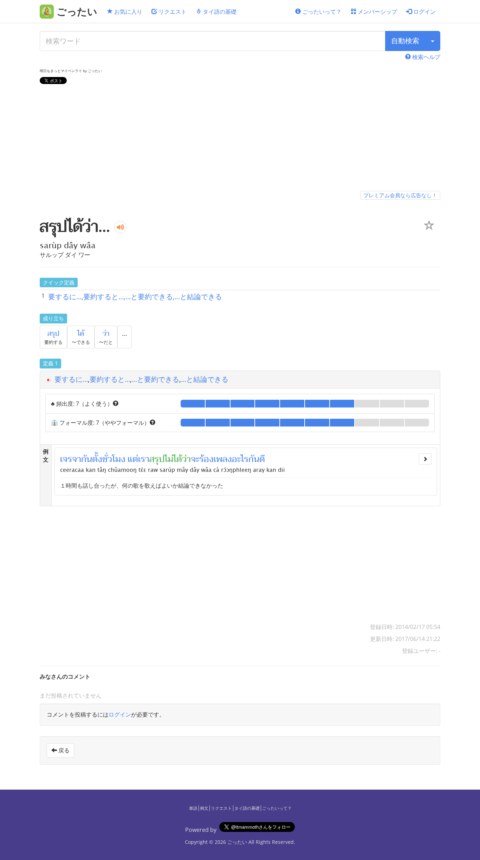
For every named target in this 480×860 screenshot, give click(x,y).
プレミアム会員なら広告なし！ (400, 195)
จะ (195, 459)
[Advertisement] (240, 139)
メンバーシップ (376, 11)
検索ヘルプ (425, 57)
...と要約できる (155, 379)
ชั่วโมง (113, 459)
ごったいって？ (321, 11)
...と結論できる (204, 379)
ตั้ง (97, 459)
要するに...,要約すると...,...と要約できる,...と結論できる (135, 296)
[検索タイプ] (432, 41)
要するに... (71, 379)
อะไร (240, 459)
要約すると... (110, 379)
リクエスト (172, 11)
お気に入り (127, 11)
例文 (204, 808)
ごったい (237, 842)
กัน (86, 459)
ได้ (80, 334)
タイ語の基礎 (218, 11)
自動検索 (405, 40)
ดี (262, 459)
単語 (193, 808)
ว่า (106, 334)
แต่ (133, 459)
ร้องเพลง (215, 459)
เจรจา (70, 459)
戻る (63, 750)
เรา (143, 459)
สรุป (53, 334)
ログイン (424, 11)
